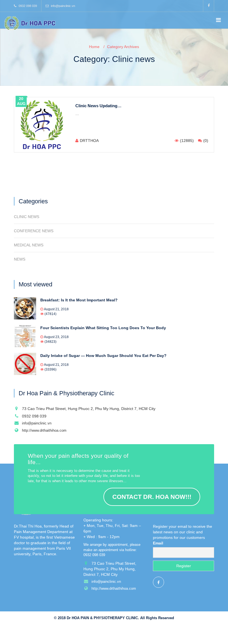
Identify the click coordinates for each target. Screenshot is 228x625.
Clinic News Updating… (98, 105)
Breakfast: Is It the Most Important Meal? (79, 300)
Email (158, 543)
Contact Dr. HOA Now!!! (151, 496)
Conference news (33, 231)
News (19, 259)
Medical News (28, 245)
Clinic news (26, 216)
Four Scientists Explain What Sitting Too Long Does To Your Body (103, 328)
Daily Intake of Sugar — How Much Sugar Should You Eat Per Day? (103, 355)
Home (94, 46)
